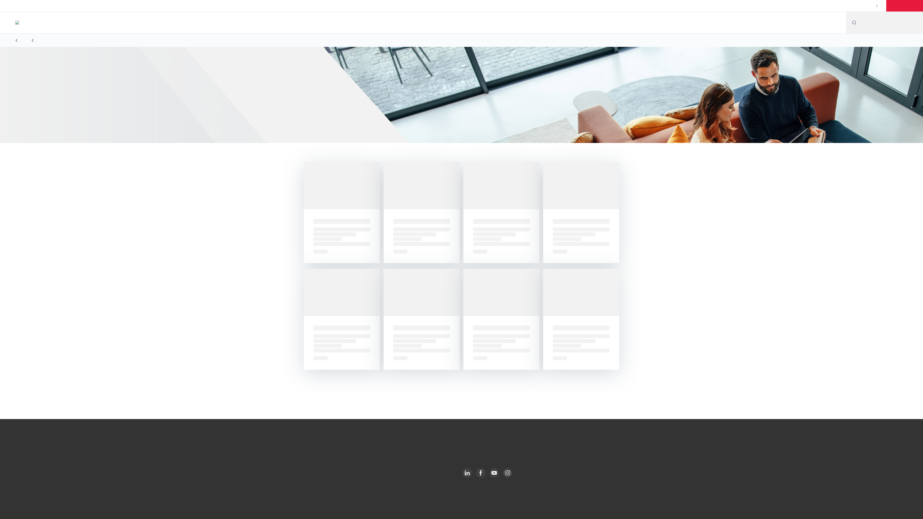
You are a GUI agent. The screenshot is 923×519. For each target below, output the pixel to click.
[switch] (401, 509)
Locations (831, 5)
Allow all (619, 475)
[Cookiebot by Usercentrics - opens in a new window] (295, 509)
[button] (905, 6)
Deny (619, 491)
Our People (856, 5)
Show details (514, 509)
